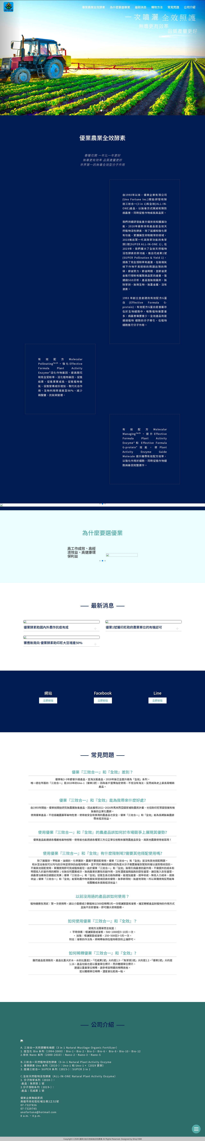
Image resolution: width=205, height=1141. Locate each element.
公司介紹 (189, 7)
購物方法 (157, 7)
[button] (100, 388)
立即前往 (48, 585)
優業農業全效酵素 (93, 7)
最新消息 (140, 7)
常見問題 (173, 7)
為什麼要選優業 (120, 7)
